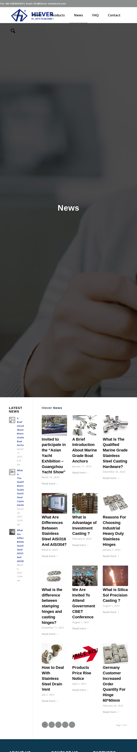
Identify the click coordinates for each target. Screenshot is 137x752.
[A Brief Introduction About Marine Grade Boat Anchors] (85, 425)
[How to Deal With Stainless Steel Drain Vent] (54, 653)
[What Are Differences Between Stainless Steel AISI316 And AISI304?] (54, 503)
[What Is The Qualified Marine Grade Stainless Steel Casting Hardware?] (115, 425)
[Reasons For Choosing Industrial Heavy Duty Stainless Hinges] (115, 503)
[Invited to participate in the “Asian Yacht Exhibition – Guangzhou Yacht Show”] (54, 425)
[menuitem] (18, 15)
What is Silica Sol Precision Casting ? (115, 595)
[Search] (13, 31)
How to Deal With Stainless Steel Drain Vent (53, 678)
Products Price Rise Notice (81, 673)
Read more (48, 483)
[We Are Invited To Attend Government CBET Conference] (85, 576)
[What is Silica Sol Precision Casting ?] (115, 576)
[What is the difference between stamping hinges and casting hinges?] (54, 576)
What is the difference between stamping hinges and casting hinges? (52, 606)
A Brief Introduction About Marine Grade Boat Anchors (84, 450)
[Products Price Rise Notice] (85, 653)
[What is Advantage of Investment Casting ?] (85, 503)
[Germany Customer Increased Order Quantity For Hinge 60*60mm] (115, 653)
